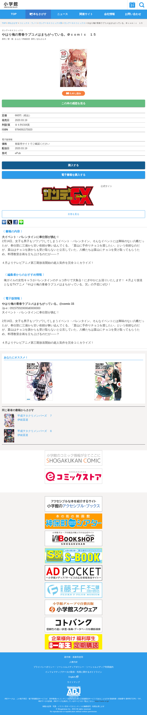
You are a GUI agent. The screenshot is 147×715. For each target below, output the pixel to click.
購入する (73, 165)
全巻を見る (73, 214)
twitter (9, 222)
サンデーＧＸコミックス (74, 23)
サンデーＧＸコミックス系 (50, 23)
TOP (4, 23)
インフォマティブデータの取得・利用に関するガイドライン (73, 672)
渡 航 (10, 39)
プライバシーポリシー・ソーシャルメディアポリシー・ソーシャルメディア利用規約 (73, 667)
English (72, 677)
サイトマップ (73, 682)
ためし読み (73, 93)
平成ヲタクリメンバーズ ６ (34, 430)
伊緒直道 (26, 39)
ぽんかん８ (41, 39)
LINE (21, 222)
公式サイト (106, 186)
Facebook (15, 222)
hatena (4, 222)
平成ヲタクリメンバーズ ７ (34, 415)
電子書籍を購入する (73, 174)
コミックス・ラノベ (28, 23)
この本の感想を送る (73, 103)
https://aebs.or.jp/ (102, 701)
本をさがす (13, 23)
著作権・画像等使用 (73, 657)
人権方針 (73, 662)
